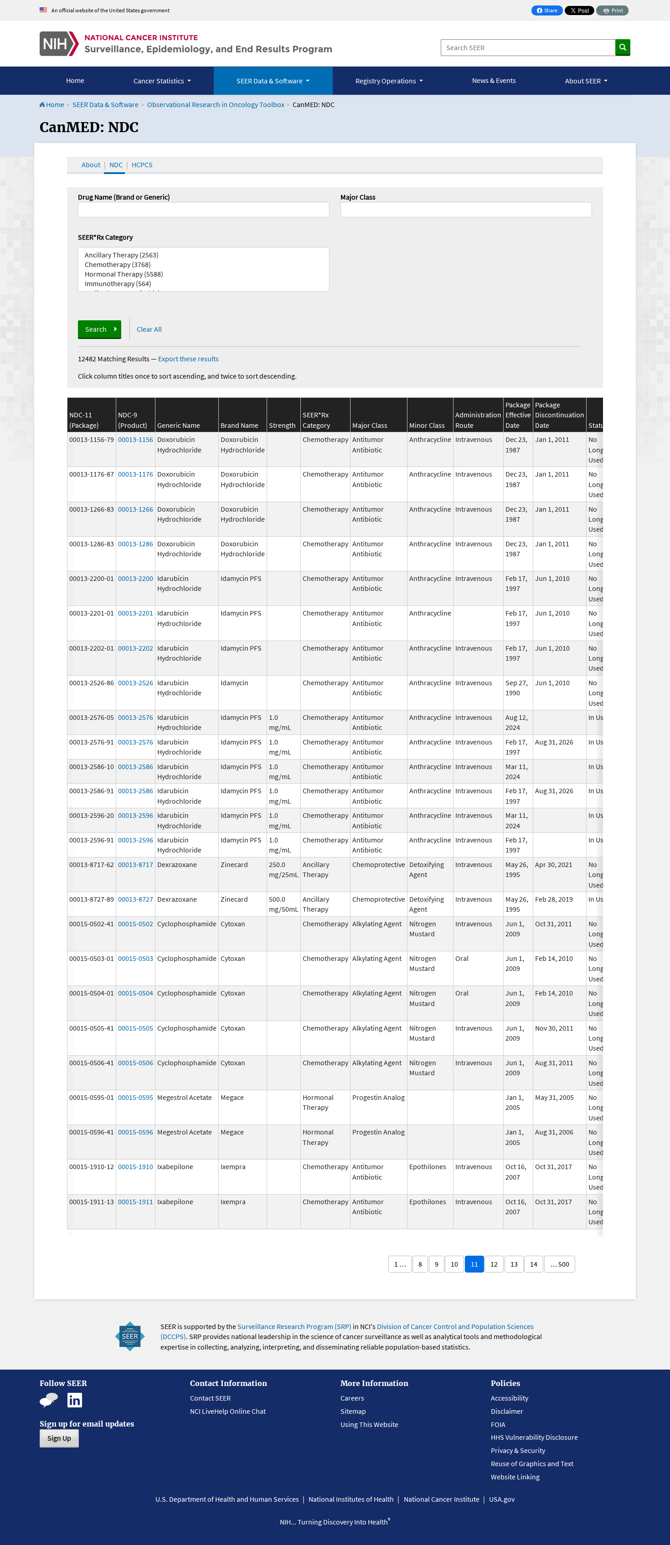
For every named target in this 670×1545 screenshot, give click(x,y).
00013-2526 (135, 682)
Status (598, 425)
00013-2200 (135, 578)
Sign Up (59, 1437)
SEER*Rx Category (105, 236)
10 (454, 1263)
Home (75, 80)
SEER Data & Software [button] (270, 80)
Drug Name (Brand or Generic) (124, 196)
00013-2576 (135, 717)
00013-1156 (135, 439)
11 (474, 1263)
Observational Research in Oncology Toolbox (215, 104)
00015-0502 (135, 923)
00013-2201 (135, 612)
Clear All (149, 329)
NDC (116, 164)
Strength (282, 425)
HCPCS (142, 164)
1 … (400, 1263)
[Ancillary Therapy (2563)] (204, 255)
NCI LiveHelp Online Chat (228, 1411)
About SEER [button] (583, 80)
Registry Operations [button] (386, 80)
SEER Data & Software (105, 104)
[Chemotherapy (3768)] (204, 264)
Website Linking (515, 1476)
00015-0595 (135, 1097)
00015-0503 (135, 958)
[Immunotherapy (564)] (204, 283)
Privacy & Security (518, 1450)
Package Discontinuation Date (559, 415)
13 (514, 1263)
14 (533, 1263)
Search (96, 329)
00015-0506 (135, 1062)
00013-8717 (135, 864)
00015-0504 (135, 992)
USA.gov (502, 1499)
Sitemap (353, 1411)
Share (549, 11)
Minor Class (427, 425)
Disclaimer (507, 1411)
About (91, 164)
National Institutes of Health (351, 1499)
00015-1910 (135, 1166)
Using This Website (369, 1424)
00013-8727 (135, 898)
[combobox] (466, 209)
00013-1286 (135, 543)
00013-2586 (135, 766)
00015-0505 (135, 1027)
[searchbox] (346, 209)
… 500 (559, 1263)
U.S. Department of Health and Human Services (227, 1499)
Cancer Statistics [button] (160, 80)
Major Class (358, 196)
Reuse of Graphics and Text (532, 1463)
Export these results (188, 358)
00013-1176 (135, 473)
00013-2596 (135, 815)
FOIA (498, 1424)
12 (494, 1263)
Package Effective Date (518, 415)
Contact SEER (210, 1397)
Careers (352, 1397)
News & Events (494, 80)
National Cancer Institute (441, 1499)
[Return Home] (186, 44)
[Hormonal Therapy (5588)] (204, 274)
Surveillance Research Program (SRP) (294, 1326)
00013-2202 (135, 647)
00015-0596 (135, 1131)
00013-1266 (135, 508)
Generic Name (178, 425)
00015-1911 (135, 1201)
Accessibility (509, 1397)
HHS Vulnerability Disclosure (534, 1437)
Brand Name (239, 425)
